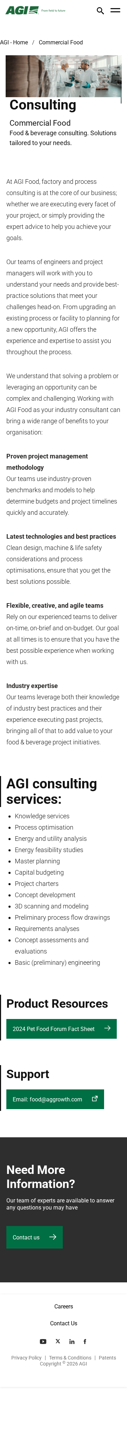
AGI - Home (14, 42)
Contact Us (63, 1323)
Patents (107, 1358)
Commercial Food (61, 42)
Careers (63, 1306)
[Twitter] (58, 1341)
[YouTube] (44, 1341)
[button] (100, 12)
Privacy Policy (26, 1358)
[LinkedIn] (72, 1341)
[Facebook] (85, 1341)
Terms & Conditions (70, 1358)
